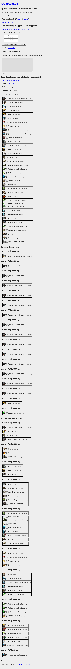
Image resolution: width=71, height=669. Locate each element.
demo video (11, 48)
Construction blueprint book (11, 80)
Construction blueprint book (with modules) (14, 44)
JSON (28, 664)
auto (18, 19)
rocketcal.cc (9, 3)
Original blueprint (7, 22)
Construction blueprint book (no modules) (15, 29)
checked (23, 87)
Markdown (21, 664)
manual (25, 19)
